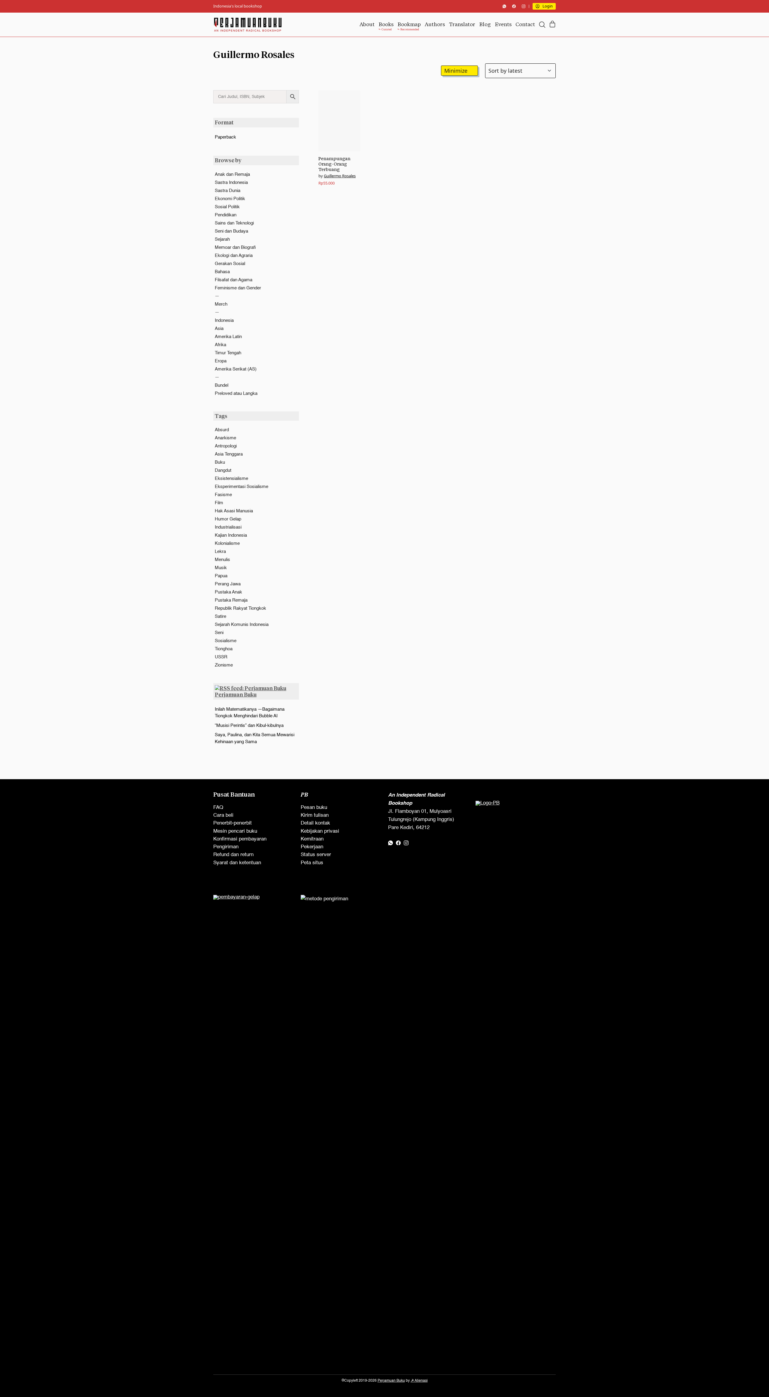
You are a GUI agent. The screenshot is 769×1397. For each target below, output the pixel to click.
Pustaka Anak (228, 592)
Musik (221, 568)
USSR (221, 657)
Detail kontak (315, 823)
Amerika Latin (228, 336)
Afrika (220, 345)
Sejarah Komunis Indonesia (242, 624)
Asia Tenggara (229, 454)
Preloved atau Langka (236, 393)
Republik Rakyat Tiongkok (240, 608)
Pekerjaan (312, 847)
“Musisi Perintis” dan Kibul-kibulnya (249, 725)
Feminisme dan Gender (238, 288)
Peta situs (312, 863)
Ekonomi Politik (230, 199)
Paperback (225, 137)
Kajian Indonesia (231, 535)
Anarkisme (225, 438)
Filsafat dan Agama (233, 280)
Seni (219, 632)
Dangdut (223, 470)
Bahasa (222, 272)
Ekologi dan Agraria (234, 255)
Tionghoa (224, 649)
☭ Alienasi (419, 1381)
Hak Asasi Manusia (234, 511)
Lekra (220, 551)
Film (219, 503)
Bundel (221, 385)
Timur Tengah (228, 353)
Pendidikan (225, 215)
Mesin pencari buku (235, 831)
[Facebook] (514, 6)
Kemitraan (312, 839)
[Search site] (542, 24)
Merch (221, 304)
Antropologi (226, 446)
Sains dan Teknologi (234, 223)
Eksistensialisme (231, 478)
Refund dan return (233, 855)
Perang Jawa (228, 584)
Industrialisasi (228, 527)
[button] (459, 71)
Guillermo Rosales (340, 175)
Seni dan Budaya (231, 231)
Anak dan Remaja (232, 174)
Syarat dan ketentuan (237, 863)
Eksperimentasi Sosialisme (241, 486)
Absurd (222, 430)
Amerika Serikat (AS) (236, 369)
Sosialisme (225, 641)
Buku (220, 462)
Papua (221, 576)
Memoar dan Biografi (235, 247)
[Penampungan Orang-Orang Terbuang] (339, 120)
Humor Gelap (228, 519)
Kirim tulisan (315, 815)
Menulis (222, 559)
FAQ (218, 807)
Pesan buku (314, 807)
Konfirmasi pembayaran (239, 839)
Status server (316, 855)
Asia (219, 328)
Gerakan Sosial (230, 263)
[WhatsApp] (504, 6)
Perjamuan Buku (236, 694)
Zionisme (224, 665)
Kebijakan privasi (320, 831)
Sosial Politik (227, 207)
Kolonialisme (227, 543)
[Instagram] (523, 6)
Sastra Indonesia (231, 182)
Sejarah (222, 239)
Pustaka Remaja (231, 600)
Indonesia (224, 320)
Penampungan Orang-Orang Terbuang (334, 164)
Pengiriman (226, 847)
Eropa (220, 361)
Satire (220, 616)
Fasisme (223, 495)
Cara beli (223, 815)
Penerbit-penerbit (232, 823)
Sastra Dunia (227, 190)
